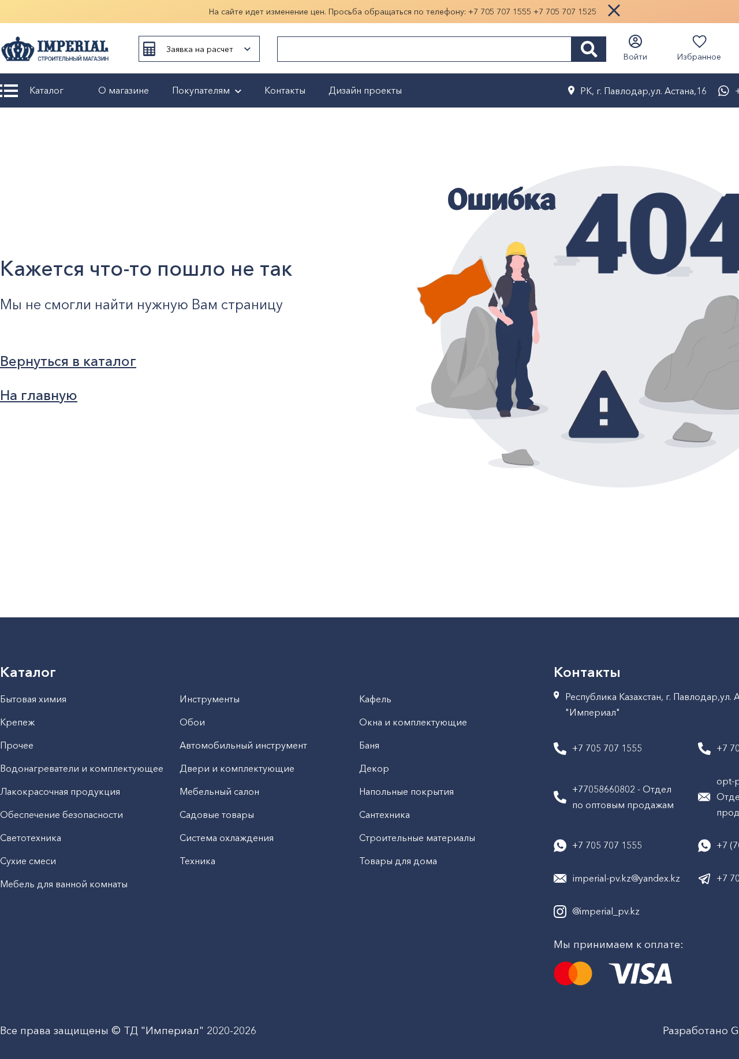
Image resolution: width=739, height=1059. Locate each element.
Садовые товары (217, 814)
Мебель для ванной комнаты (64, 884)
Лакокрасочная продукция (60, 791)
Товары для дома (398, 861)
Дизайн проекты (365, 90)
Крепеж (17, 722)
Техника (197, 861)
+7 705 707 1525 (564, 11)
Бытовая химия (33, 699)
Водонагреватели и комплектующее (81, 768)
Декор (374, 768)
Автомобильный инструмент (243, 745)
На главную (38, 395)
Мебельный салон (219, 791)
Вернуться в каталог (68, 361)
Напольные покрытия (406, 791)
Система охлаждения (227, 837)
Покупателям (201, 90)
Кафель (375, 699)
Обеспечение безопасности (61, 814)
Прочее (16, 745)
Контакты (284, 90)
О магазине (123, 90)
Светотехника (30, 837)
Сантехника (384, 814)
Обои (192, 722)
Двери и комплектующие (237, 768)
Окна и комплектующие (413, 722)
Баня (369, 745)
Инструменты (210, 699)
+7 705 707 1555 (499, 11)
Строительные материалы (417, 837)
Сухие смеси (28, 861)
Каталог (46, 90)
